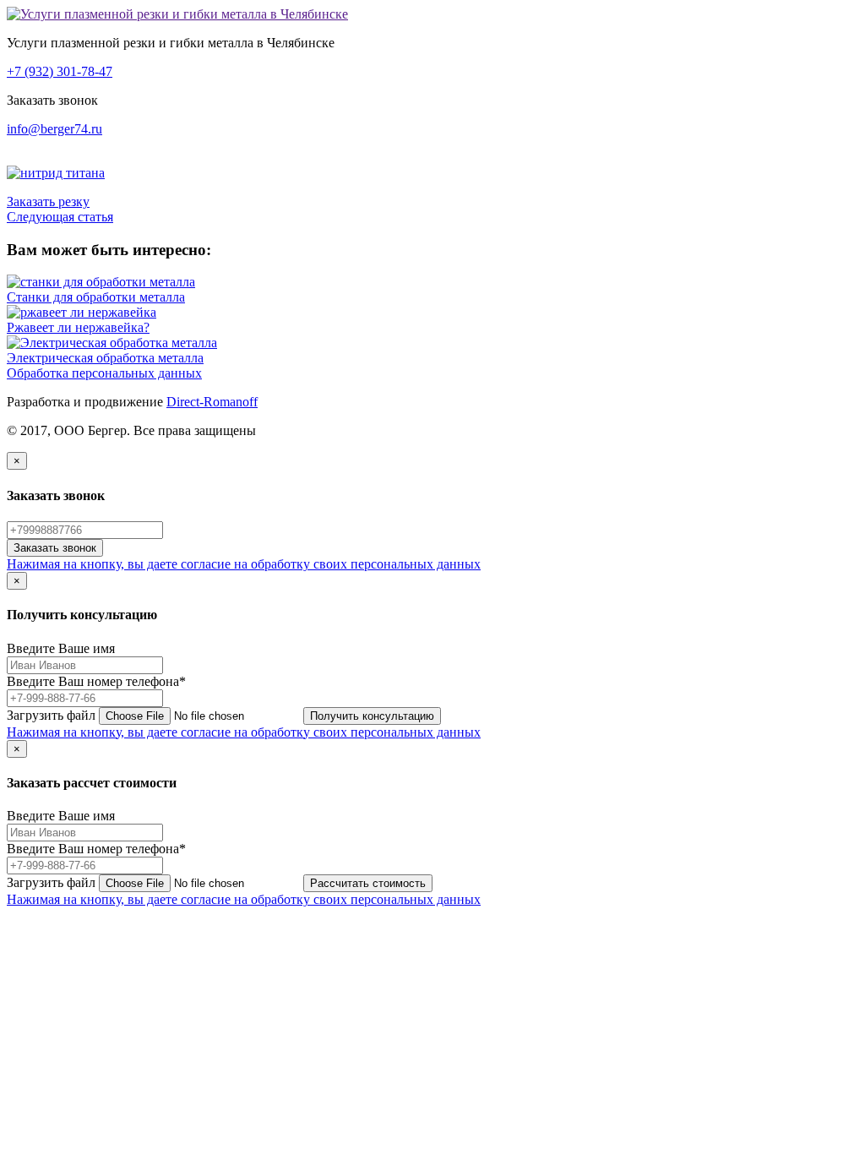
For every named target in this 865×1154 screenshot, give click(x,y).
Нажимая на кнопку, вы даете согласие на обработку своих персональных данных (244, 564)
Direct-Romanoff (212, 402)
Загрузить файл (51, 715)
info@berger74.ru (54, 129)
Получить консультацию (372, 716)
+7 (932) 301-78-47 (59, 71)
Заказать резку (48, 201)
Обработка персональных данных (104, 373)
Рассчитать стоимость (368, 883)
